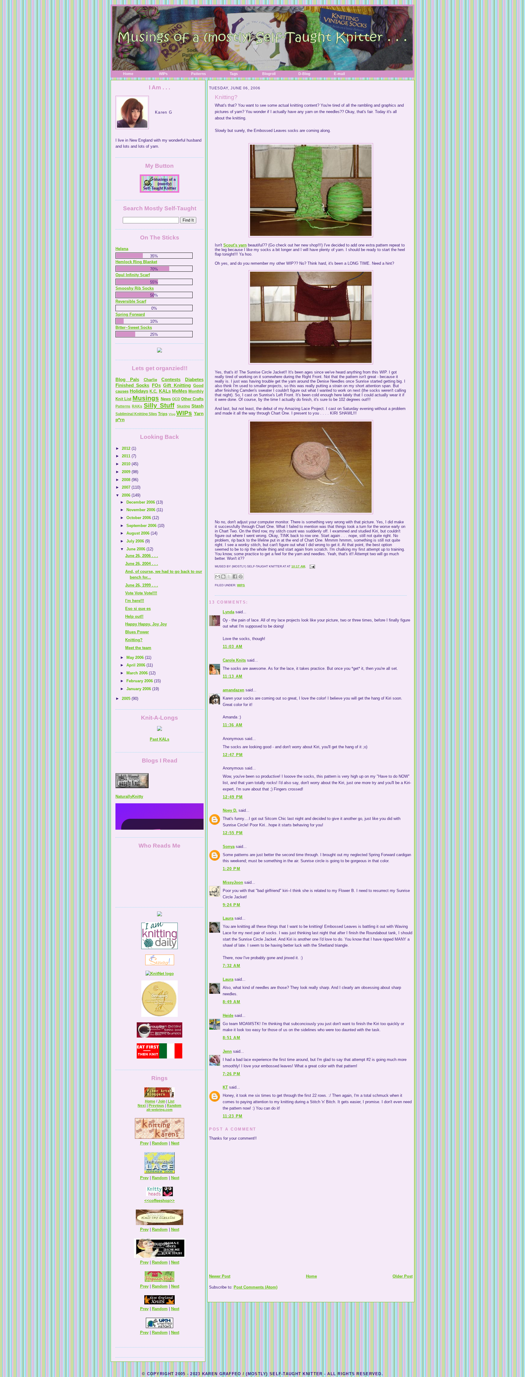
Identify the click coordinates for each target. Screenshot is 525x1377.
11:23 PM (232, 1116)
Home (128, 74)
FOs (156, 385)
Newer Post (219, 1276)
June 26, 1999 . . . (141, 585)
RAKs (137, 406)
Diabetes (194, 379)
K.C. (153, 391)
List (171, 1101)
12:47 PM (233, 754)
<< (146, 1200)
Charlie (150, 379)
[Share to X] (229, 576)
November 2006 (141, 510)
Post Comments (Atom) (255, 1287)
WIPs (163, 74)
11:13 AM (232, 676)
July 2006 (135, 541)
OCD (176, 399)
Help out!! (134, 616)
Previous (156, 1105)
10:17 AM (298, 566)
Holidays (139, 391)
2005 (127, 698)
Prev (144, 1143)
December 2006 (141, 502)
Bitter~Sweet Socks (133, 327)
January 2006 (139, 689)
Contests (170, 379)
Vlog (172, 414)
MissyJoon (233, 882)
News (166, 399)
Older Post (403, 1276)
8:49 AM (231, 1002)
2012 (127, 448)
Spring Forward (130, 314)
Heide (228, 1015)
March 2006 (137, 673)
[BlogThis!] (223, 576)
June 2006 (136, 549)
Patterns (198, 74)
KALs (165, 391)
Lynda (228, 612)
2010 (127, 464)
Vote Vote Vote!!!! (141, 593)
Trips (162, 413)
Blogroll (269, 74)
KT (225, 1087)
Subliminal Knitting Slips (136, 414)
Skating (183, 406)
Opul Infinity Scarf (132, 275)
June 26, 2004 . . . (141, 563)
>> (172, 1200)
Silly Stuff (159, 405)
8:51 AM (231, 1037)
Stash (197, 405)
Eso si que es (138, 608)
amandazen (233, 690)
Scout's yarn (235, 245)
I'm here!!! (134, 600)
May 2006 (135, 657)
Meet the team (138, 647)
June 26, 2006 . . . (141, 555)
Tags (234, 74)
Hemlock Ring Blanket (136, 262)
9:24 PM (231, 905)
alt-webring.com (159, 1109)
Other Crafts (192, 399)
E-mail (339, 74)
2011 (127, 456)
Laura (228, 918)
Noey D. (230, 810)
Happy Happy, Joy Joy (146, 624)
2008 (127, 479)
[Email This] (217, 576)
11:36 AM (232, 725)
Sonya (229, 846)
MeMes (179, 391)
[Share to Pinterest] (241, 576)
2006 (127, 495)
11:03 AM (232, 646)
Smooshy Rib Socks (134, 288)
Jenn (227, 1051)
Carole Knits (234, 660)
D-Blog (304, 74)
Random (174, 1105)
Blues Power (137, 632)
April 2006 (136, 665)
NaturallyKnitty (129, 771)
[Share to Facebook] (235, 576)
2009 (127, 472)
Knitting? (226, 97)
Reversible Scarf (130, 301)
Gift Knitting (176, 385)
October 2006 (139, 517)
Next (142, 1105)
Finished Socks (132, 385)
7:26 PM (231, 1074)
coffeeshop (159, 1200)
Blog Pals (127, 379)
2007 (127, 487)
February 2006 (140, 681)
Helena (121, 248)
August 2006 (138, 533)
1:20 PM (231, 868)
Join (161, 1101)
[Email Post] (311, 566)
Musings (145, 397)
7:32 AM (231, 965)
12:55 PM (233, 833)
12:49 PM (233, 797)
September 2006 (142, 525)
